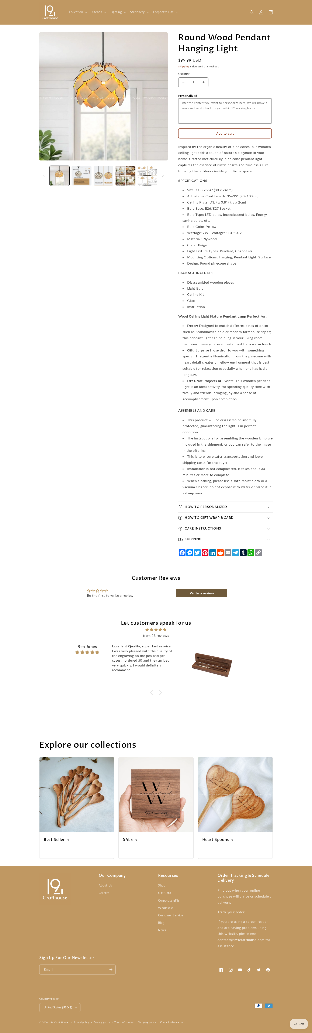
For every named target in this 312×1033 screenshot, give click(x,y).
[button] (77, 12)
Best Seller (54, 840)
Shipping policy (147, 1022)
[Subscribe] (110, 969)
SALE (128, 840)
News (162, 930)
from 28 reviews (156, 635)
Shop (161, 885)
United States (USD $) (58, 1007)
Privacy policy (102, 1022)
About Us (105, 885)
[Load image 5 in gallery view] (147, 175)
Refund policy (81, 1022)
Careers (104, 893)
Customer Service (170, 915)
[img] (156, 630)
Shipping (184, 66)
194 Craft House (59, 1022)
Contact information (171, 1022)
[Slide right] (163, 175)
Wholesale (165, 908)
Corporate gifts (169, 900)
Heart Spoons (215, 840)
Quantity (184, 73)
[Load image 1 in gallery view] (59, 175)
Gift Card (164, 893)
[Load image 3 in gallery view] (103, 175)
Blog (161, 922)
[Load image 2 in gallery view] (81, 175)
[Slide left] (44, 175)
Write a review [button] (202, 593)
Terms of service (124, 1022)
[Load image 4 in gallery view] (125, 175)
